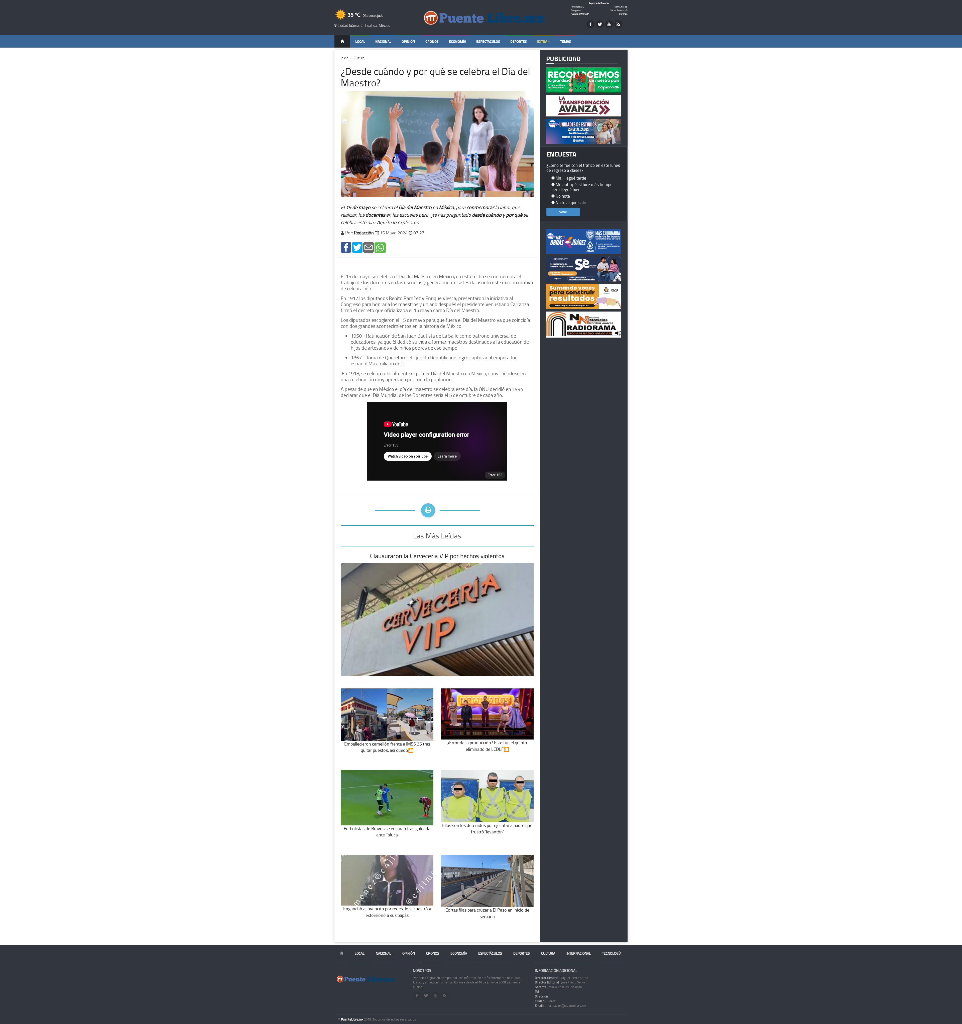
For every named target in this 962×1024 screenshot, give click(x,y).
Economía (457, 41)
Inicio (344, 57)
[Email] (368, 247)
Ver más (623, 14)
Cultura (359, 57)
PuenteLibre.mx (352, 1019)
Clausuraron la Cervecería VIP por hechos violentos (437, 555)
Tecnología (611, 953)
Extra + (543, 41)
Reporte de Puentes (599, 3)
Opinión (408, 41)
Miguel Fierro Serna (561, 977)
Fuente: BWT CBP (580, 14)
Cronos (432, 41)
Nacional (383, 41)
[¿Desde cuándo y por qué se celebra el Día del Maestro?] (346, 247)
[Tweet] (357, 247)
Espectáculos (488, 41)
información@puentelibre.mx (560, 1005)
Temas (565, 41)
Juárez (545, 1001)
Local (360, 41)
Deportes (518, 41)
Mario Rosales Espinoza (558, 987)
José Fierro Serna (560, 982)
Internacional (578, 953)
